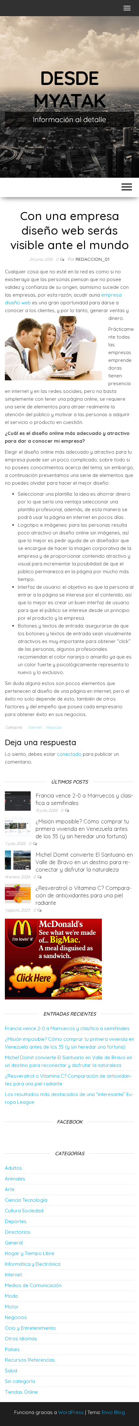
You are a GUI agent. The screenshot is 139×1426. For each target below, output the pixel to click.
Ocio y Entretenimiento (30, 1328)
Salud (11, 1371)
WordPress (71, 1412)
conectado (69, 754)
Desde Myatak (69, 89)
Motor (12, 1307)
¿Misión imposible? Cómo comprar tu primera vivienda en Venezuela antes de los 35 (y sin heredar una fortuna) (82, 829)
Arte (10, 1189)
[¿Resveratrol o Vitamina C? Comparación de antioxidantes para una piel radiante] (18, 893)
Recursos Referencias (30, 1360)
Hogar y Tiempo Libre (29, 1253)
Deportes (16, 1221)
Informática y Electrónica (32, 1264)
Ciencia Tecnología (26, 1200)
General (14, 1243)
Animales (15, 1179)
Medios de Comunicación (33, 1285)
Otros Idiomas (21, 1339)
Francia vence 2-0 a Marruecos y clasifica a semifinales (67, 1028)
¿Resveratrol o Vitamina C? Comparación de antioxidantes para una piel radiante (84, 895)
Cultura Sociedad (24, 1211)
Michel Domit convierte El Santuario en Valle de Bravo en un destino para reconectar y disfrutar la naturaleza (84, 862)
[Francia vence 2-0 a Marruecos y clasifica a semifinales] (18, 801)
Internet (35, 727)
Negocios (54, 727)
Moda (11, 1296)
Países (12, 1349)
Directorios (17, 1232)
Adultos (13, 1168)
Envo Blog (113, 1412)
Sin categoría (20, 1381)
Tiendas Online (21, 1392)
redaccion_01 (93, 259)
